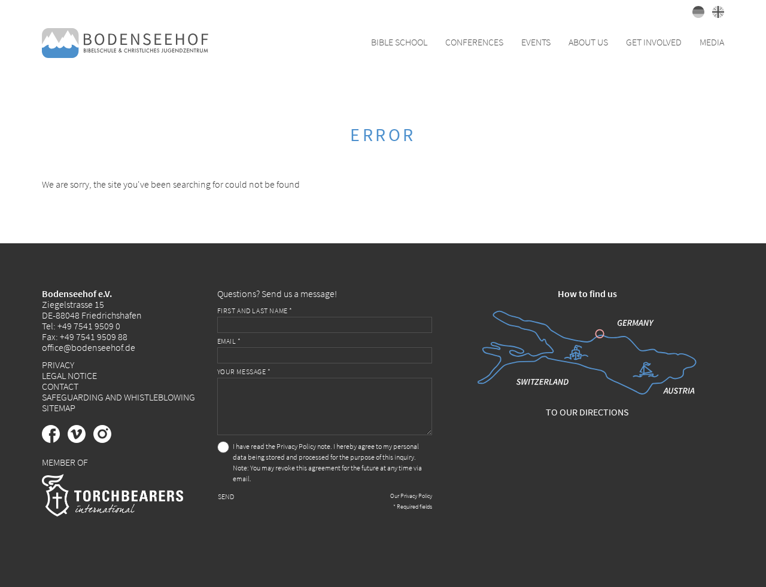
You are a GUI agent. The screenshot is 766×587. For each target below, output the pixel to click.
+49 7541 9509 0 (88, 326)
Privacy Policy (296, 446)
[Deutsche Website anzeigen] (696, 14)
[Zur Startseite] (125, 42)
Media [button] (712, 42)
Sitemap (58, 408)
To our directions (587, 412)
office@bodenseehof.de (88, 347)
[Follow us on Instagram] (105, 439)
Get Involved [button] (654, 42)
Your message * (244, 371)
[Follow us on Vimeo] (80, 439)
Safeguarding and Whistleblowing (118, 397)
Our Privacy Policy (411, 496)
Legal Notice (69, 375)
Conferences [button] (474, 42)
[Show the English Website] (715, 14)
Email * (229, 341)
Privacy (58, 365)
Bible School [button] (399, 42)
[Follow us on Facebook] (55, 439)
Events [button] (536, 42)
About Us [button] (588, 42)
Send (226, 496)
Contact (60, 386)
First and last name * (255, 310)
